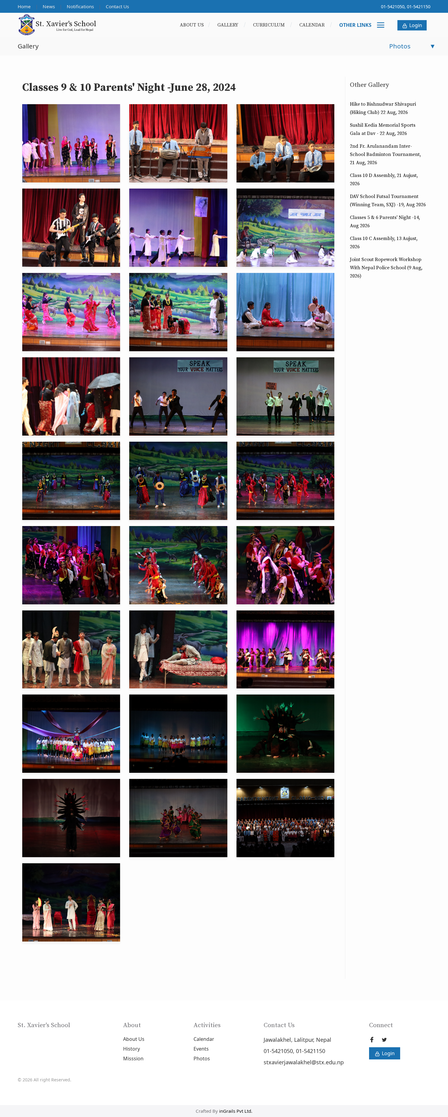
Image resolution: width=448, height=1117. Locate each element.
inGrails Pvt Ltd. (235, 1111)
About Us (192, 25)
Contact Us (117, 6)
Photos (202, 1058)
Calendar (312, 25)
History (131, 1048)
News (49, 6)
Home (25, 6)
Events (201, 1048)
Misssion (133, 1058)
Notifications (81, 6)
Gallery (228, 25)
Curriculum (269, 25)
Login (415, 25)
